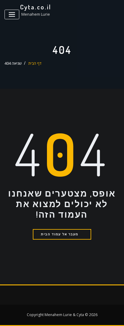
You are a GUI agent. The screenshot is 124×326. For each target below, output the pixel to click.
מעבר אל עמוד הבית (59, 234)
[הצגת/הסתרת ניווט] (12, 15)
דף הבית (35, 63)
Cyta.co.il (35, 7)
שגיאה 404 (13, 63)
